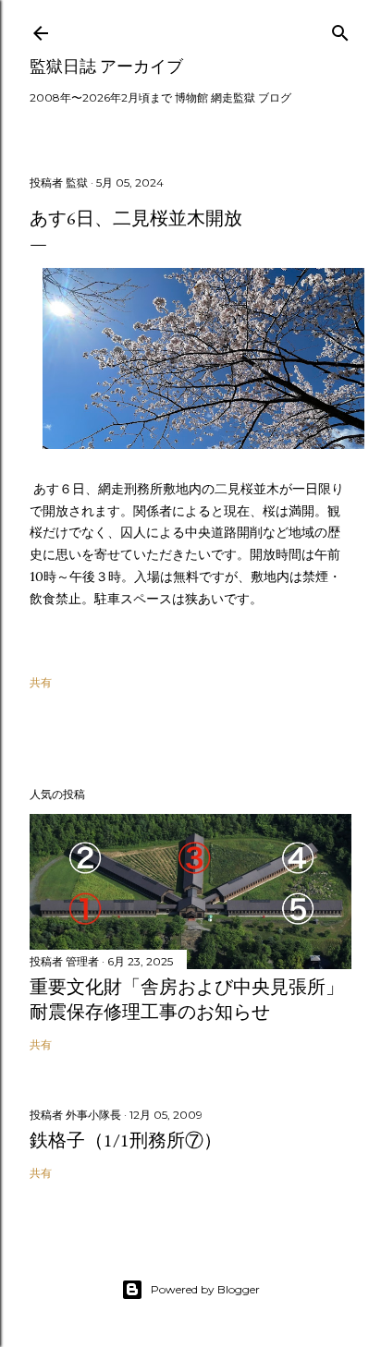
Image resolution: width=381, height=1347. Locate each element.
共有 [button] (41, 682)
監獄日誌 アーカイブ (106, 66)
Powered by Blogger (205, 1289)
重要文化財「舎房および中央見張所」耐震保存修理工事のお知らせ (187, 999)
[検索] (340, 29)
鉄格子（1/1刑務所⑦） (126, 1140)
